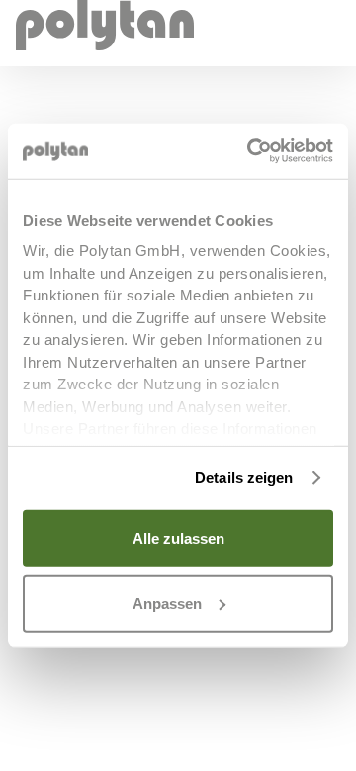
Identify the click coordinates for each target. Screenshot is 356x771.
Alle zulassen (178, 538)
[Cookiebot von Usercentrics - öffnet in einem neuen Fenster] (251, 151)
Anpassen (167, 602)
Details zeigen (244, 478)
